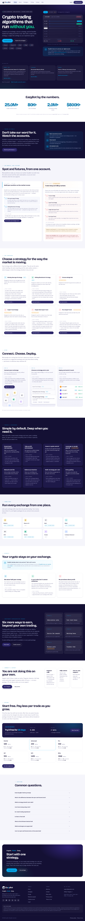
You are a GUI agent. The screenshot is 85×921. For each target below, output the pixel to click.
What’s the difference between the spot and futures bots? (30, 797)
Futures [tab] (52, 12)
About (20, 2)
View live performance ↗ (9, 149)
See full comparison (8, 766)
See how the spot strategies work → (12, 220)
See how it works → (9, 302)
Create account (78, 2)
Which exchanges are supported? (23, 826)
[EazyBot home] (6, 2)
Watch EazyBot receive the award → (18, 82)
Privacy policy (49, 896)
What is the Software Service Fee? (24, 821)
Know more (6, 644)
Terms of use (49, 899)
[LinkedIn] (15, 900)
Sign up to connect (9, 386)
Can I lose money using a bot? (22, 807)
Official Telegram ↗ (68, 891)
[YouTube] (6, 900)
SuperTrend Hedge (53, 202)
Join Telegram (7, 686)
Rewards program (32, 896)
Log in (71, 2)
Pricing (32, 2)
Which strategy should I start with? (24, 802)
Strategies (26, 2)
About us (48, 889)
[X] (18, 900)
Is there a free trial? (20, 816)
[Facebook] (3, 900)
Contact (37, 2)
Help (42, 2)
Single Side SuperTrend (54, 209)
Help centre (17, 686)
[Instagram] (9, 900)
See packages (23, 870)
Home (15, 2)
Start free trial (75, 730)
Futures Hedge (52, 195)
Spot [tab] (45, 12)
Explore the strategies (20, 40)
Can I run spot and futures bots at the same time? (28, 831)
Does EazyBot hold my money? (23, 792)
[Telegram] (12, 900)
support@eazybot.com (69, 889)
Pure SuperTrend (52, 216)
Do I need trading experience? (22, 812)
